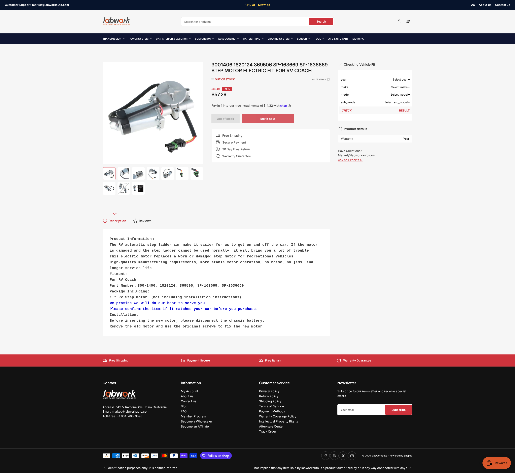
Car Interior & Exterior (171, 38)
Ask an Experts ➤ (350, 160)
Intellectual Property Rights (278, 421)
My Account (189, 391)
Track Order (267, 431)
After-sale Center (271, 426)
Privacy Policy (269, 391)
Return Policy (268, 396)
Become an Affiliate (195, 426)
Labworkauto (379, 455)
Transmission (112, 38)
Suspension (203, 38)
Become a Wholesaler (196, 421)
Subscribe (398, 409)
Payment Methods (272, 411)
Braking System (278, 38)
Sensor (302, 38)
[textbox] (382, 79)
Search (321, 21)
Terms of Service (271, 406)
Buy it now (267, 118)
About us (485, 4)
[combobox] (257, 21)
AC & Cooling (227, 38)
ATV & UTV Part (338, 38)
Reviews (145, 221)
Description (117, 221)
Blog (184, 406)
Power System (138, 38)
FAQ (472, 4)
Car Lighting (251, 38)
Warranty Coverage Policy (277, 416)
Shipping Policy (270, 401)
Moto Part (359, 38)
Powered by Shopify (400, 455)
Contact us (502, 4)
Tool (317, 38)
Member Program (193, 416)
